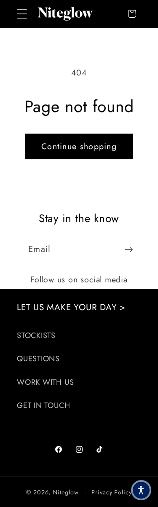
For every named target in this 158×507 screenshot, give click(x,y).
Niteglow (65, 492)
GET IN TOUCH (43, 405)
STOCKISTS (36, 335)
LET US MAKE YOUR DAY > (71, 307)
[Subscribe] (129, 250)
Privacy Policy (111, 492)
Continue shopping (79, 146)
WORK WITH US (45, 382)
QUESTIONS (38, 358)
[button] (22, 14)
